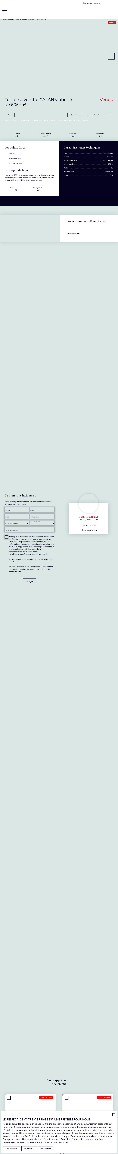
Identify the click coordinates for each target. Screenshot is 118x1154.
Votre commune (11, 523)
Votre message (11, 530)
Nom (32, 510)
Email (7, 517)
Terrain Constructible (20, 120)
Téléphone (34, 517)
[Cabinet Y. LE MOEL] (99, 9)
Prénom (8, 510)
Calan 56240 (36, 120)
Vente (7, 120)
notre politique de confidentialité (51, 1142)
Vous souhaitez (34, 521)
